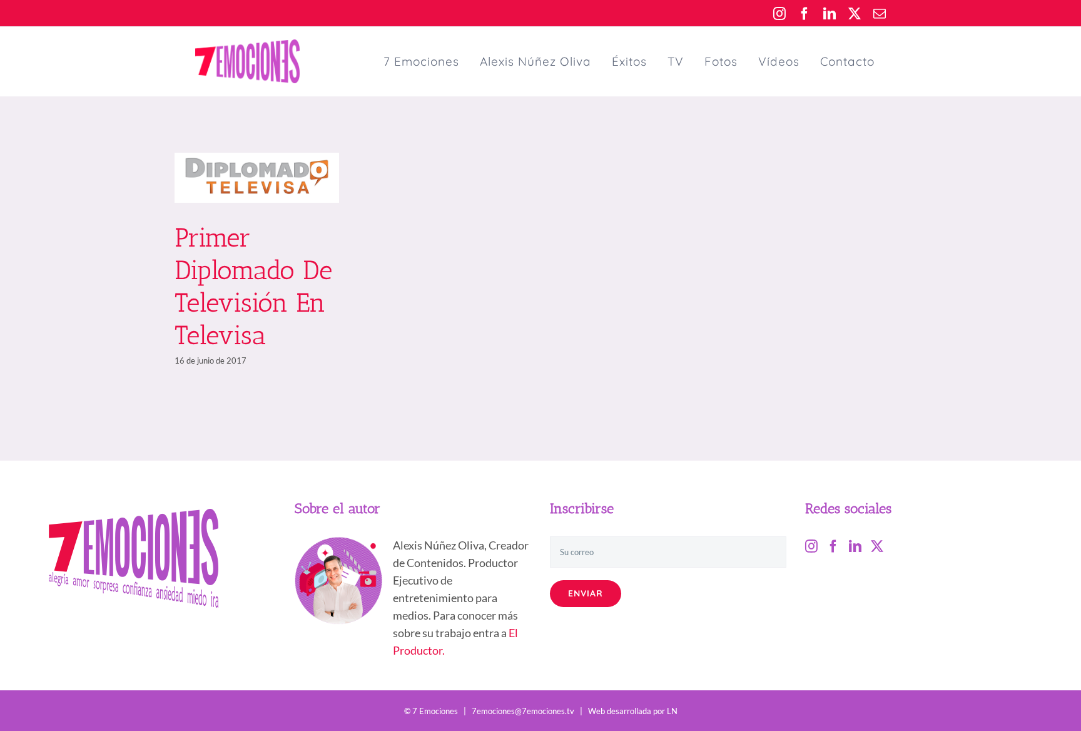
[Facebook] (833, 546)
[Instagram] (811, 546)
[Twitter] (877, 546)
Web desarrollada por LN (633, 711)
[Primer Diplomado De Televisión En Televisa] (257, 178)
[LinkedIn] (855, 546)
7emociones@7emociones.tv (523, 711)
